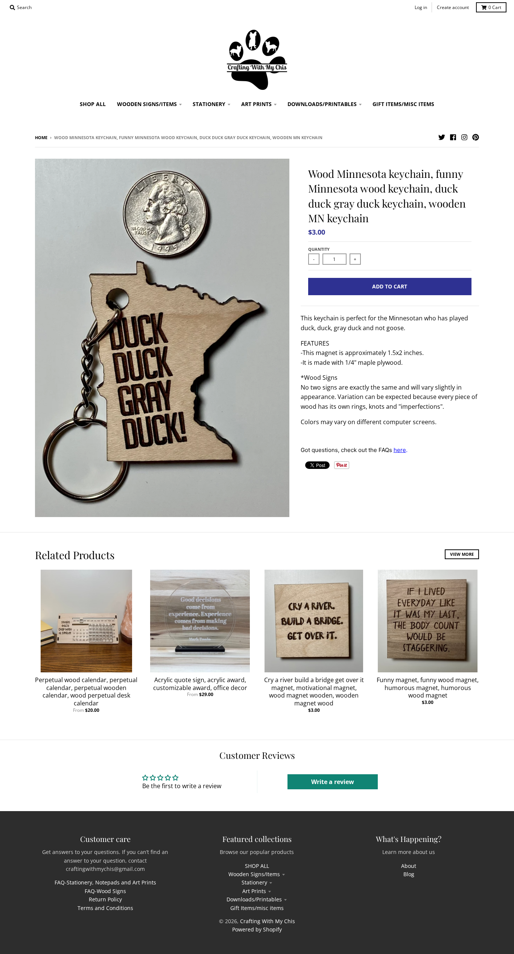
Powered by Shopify (257, 929)
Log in (421, 7)
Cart (494, 7)
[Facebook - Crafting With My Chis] (453, 137)
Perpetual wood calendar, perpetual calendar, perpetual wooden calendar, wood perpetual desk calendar (86, 691)
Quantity (319, 249)
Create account (453, 7)
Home (41, 137)
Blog (408, 874)
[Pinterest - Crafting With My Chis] (475, 137)
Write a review (332, 782)
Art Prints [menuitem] (256, 104)
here (400, 449)
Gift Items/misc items (257, 908)
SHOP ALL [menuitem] (93, 104)
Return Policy (105, 899)
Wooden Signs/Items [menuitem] (147, 104)
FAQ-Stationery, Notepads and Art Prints (105, 882)
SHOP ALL (257, 865)
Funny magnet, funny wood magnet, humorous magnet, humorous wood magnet (428, 688)
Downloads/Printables (254, 899)
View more (462, 554)
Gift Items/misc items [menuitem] (403, 104)
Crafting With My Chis (267, 921)
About (408, 865)
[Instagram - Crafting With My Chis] (464, 137)
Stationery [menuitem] (209, 104)
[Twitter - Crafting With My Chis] (441, 137)
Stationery (254, 882)
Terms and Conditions (105, 908)
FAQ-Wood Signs (105, 891)
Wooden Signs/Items (254, 874)
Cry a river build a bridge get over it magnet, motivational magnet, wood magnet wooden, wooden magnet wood (314, 691)
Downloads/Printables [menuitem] (322, 104)
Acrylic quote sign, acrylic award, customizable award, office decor (200, 684)
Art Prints (254, 891)
